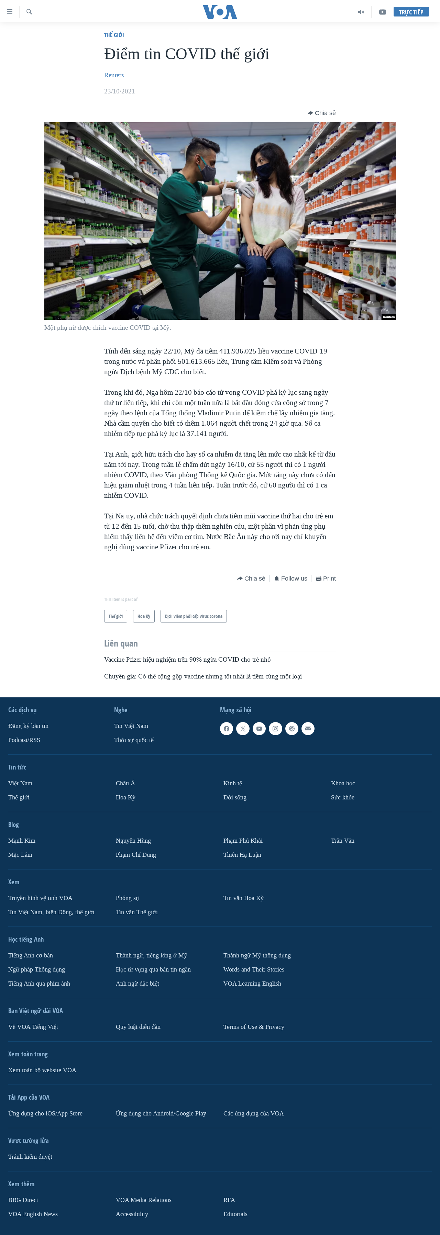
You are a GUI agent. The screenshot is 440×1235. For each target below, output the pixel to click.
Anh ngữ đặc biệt (137, 983)
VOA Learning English (252, 983)
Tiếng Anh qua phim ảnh (39, 983)
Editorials (235, 1214)
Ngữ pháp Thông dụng (36, 969)
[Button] (322, 113)
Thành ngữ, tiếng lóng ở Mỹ (151, 955)
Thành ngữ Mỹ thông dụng (257, 955)
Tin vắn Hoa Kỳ (243, 898)
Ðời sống (234, 797)
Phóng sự (127, 898)
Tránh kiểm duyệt (30, 1156)
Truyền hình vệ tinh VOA (40, 898)
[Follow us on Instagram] (275, 728)
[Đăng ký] (308, 728)
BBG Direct (23, 1200)
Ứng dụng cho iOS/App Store (45, 1113)
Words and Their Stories (253, 969)
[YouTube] (383, 12)
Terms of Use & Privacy (253, 1027)
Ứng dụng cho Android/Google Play (161, 1113)
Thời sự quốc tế (134, 740)
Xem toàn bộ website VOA (42, 1070)
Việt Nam (20, 783)
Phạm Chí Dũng (136, 854)
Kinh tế (232, 783)
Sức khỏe (342, 797)
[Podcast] (291, 728)
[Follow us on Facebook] (226, 728)
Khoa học (343, 783)
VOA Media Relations (144, 1200)
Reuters (114, 75)
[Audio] (361, 12)
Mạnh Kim (21, 841)
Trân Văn (342, 841)
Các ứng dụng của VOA (253, 1113)
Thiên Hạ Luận (242, 854)
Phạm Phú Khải (243, 841)
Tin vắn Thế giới (137, 912)
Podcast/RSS (24, 740)
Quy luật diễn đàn (138, 1027)
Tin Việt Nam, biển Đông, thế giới (51, 912)
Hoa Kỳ (125, 797)
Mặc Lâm (20, 854)
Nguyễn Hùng (133, 841)
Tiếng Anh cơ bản (30, 955)
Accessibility (132, 1214)
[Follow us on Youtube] (259, 728)
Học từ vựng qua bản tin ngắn (153, 969)
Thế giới (114, 35)
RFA (229, 1200)
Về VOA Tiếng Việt (33, 1027)
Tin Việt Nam (131, 726)
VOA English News (33, 1214)
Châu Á (125, 783)
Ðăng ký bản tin (28, 726)
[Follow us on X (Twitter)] (242, 728)
